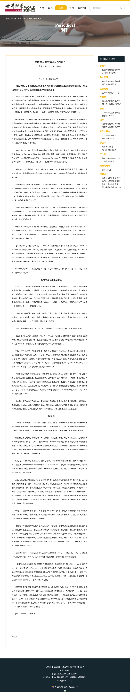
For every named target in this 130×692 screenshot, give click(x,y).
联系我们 (82, 8)
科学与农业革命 (108, 116)
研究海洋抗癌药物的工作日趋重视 (115, 127)
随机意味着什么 (108, 139)
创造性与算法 (107, 147)
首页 (41, 8)
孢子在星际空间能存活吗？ (112, 81)
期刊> (20, 19)
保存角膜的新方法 (109, 84)
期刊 (61, 7)
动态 (50, 8)
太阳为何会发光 (108, 161)
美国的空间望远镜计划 (111, 181)
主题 (71, 8)
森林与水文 (106, 170)
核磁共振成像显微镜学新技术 (113, 70)
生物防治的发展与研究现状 (112, 113)
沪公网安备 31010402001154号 (66, 687)
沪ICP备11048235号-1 (65, 681)
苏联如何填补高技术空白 (112, 178)
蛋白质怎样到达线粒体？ (112, 104)
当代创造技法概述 (109, 150)
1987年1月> (27, 19)
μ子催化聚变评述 (109, 73)
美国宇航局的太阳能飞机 (112, 187)
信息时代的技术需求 (110, 184)
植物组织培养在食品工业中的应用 (115, 101)
